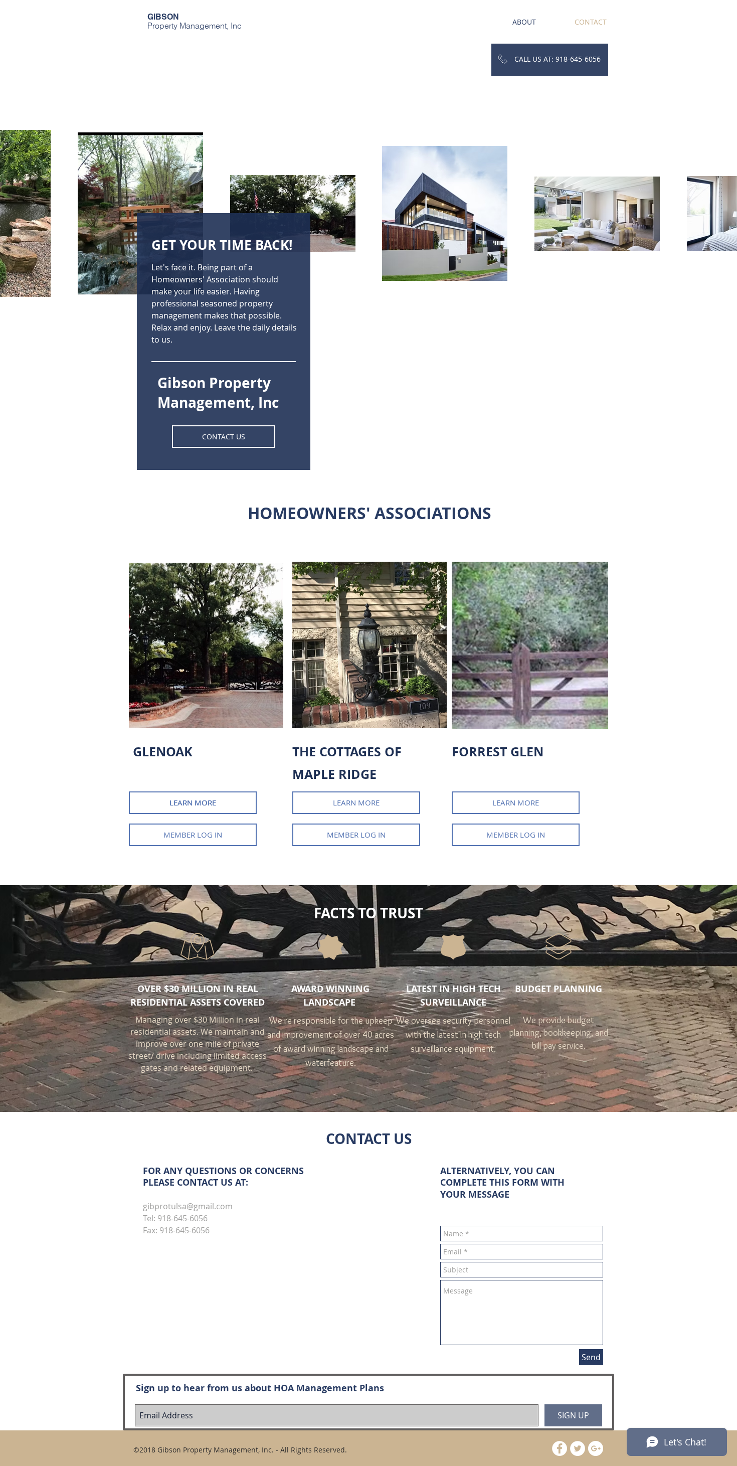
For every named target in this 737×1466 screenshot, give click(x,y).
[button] (356, 802)
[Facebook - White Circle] (559, 1448)
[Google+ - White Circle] (595, 1448)
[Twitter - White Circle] (577, 1448)
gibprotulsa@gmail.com (188, 1206)
